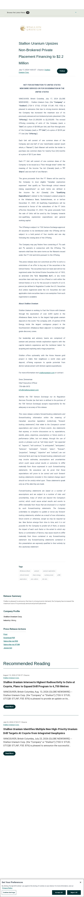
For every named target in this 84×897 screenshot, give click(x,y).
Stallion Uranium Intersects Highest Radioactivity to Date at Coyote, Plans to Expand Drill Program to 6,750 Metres (39, 684)
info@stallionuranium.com (29, 390)
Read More (9, 706)
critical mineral (24, 575)
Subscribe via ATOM (12, 645)
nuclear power (48, 575)
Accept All (59, 892)
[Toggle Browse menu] (76, 12)
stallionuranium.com (47, 373)
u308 (58, 575)
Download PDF (9, 638)
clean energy (37, 575)
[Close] (80, 882)
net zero (44, 579)
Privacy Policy (7, 888)
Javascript (8, 648)
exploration (23, 579)
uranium (36, 571)
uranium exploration (49, 571)
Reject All (74, 892)
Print (5, 634)
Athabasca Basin (25, 571)
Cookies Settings (9, 892)
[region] (42, 888)
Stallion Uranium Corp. (11, 678)
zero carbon (34, 579)
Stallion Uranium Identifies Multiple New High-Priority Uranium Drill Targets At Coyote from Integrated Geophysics (40, 731)
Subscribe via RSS (11, 641)
